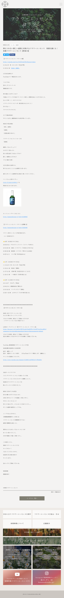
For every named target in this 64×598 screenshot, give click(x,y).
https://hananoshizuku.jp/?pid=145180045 (15, 217)
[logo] (4, 4)
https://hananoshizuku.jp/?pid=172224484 (15, 227)
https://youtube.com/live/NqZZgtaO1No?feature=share (19, 62)
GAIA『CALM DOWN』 (10, 182)
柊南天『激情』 (15, 68)
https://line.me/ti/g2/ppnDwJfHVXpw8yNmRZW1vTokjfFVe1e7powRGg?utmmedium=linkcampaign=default (24, 330)
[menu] (60, 4)
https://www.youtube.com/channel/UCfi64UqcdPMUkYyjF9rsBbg (22, 360)
